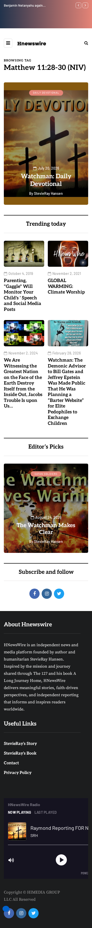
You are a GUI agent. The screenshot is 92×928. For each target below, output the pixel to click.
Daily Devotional (46, 92)
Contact (11, 763)
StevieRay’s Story (20, 743)
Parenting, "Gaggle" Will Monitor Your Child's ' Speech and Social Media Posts (22, 295)
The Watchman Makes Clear (46, 529)
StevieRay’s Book (20, 753)
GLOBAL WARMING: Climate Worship (66, 286)
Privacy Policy (17, 772)
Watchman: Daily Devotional (46, 180)
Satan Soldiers (45, 473)
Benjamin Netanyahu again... (25, 5)
